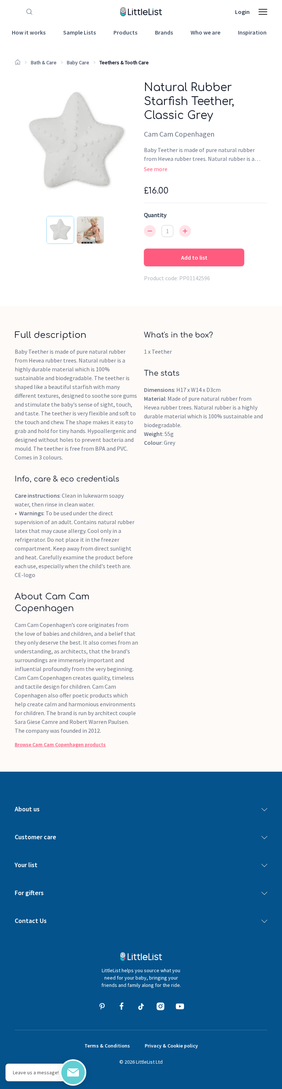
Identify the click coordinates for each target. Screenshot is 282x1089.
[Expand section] (264, 809)
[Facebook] (121, 1006)
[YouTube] (180, 1006)
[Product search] (28, 12)
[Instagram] (160, 1006)
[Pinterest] (102, 1006)
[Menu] (262, 11)
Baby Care (78, 62)
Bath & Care (44, 62)
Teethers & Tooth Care (124, 62)
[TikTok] (141, 1006)
